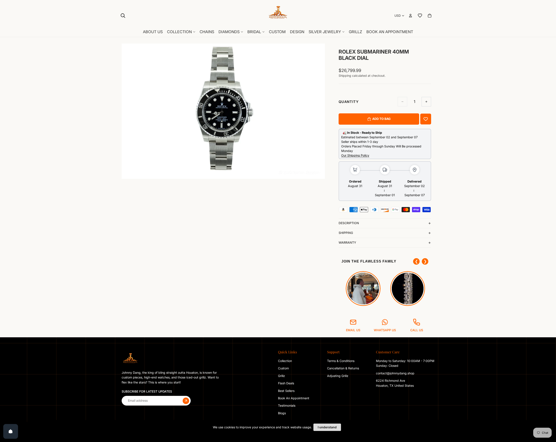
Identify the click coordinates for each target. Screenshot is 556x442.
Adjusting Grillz (338, 376)
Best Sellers (286, 390)
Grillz (281, 376)
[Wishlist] (420, 15)
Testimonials (286, 405)
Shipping (346, 233)
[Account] (410, 15)
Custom (283, 368)
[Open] (10, 431)
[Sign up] (185, 400)
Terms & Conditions (340, 361)
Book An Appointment (293, 398)
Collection (285, 361)
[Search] (123, 15)
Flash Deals (286, 383)
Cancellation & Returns (343, 368)
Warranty (347, 242)
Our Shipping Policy (355, 155)
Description (349, 223)
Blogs (282, 413)
